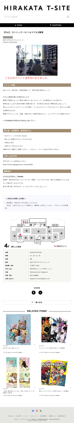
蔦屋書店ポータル (52, 416)
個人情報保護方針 (43, 416)
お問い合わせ (10, 416)
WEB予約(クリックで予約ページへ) (41, 269)
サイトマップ (25, 416)
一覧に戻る (38, 302)
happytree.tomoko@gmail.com (40, 278)
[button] (18, 25)
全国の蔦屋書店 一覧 (62, 416)
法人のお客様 (18, 416)
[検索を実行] (67, 17)
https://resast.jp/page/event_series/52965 (18, 164)
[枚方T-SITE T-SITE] (37, 7)
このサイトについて (34, 416)
